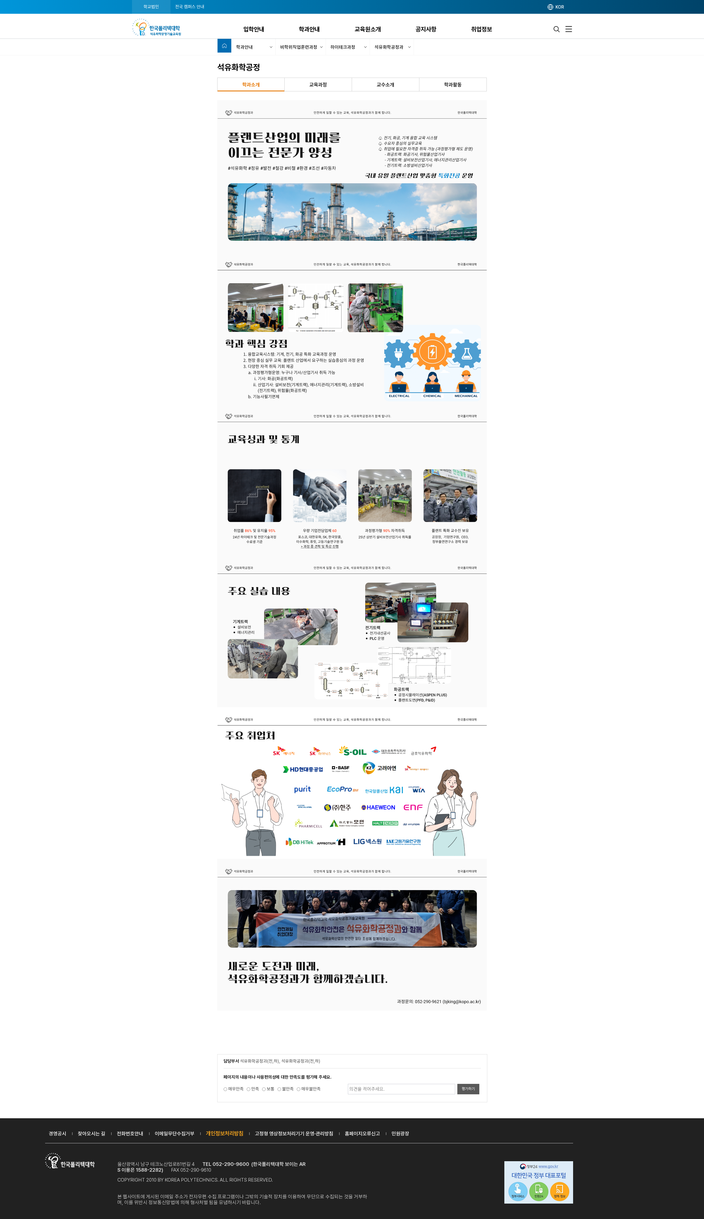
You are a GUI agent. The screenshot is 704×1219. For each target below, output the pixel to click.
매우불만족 (311, 1089)
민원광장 (400, 1133)
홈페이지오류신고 (362, 1133)
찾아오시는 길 (91, 1133)
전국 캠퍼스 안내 (189, 6)
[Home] (224, 46)
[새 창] (538, 1183)
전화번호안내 (130, 1133)
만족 (255, 1089)
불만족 (288, 1089)
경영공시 (57, 1133)
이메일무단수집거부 (174, 1133)
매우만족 (236, 1089)
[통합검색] (557, 29)
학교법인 (151, 6)
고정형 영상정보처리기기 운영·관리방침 (294, 1133)
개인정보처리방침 (224, 1133)
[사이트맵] (568, 29)
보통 (270, 1089)
